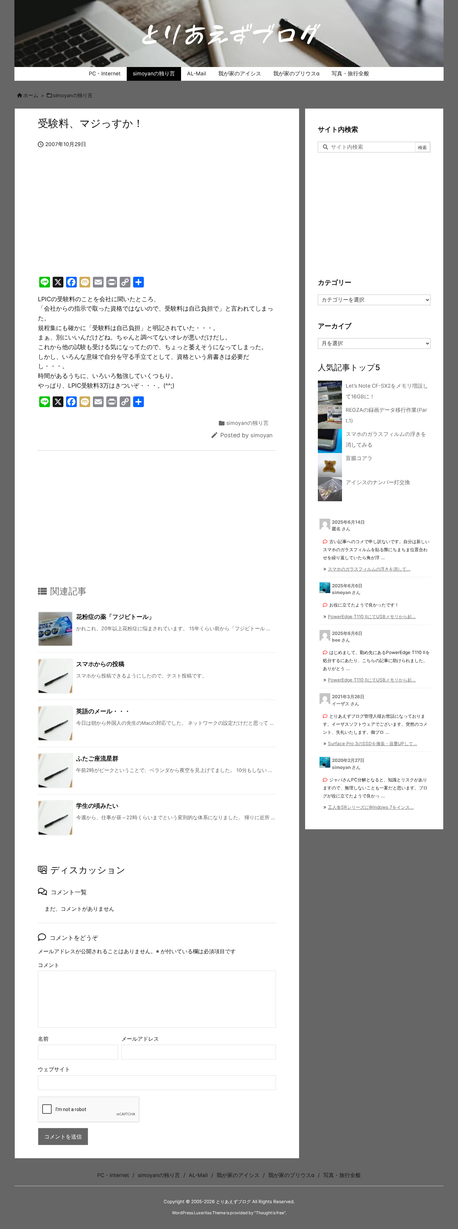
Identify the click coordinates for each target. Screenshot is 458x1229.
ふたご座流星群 (97, 758)
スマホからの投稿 (100, 663)
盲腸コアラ (359, 458)
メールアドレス (140, 1039)
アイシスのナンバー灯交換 (378, 482)
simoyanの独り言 (73, 95)
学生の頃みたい (97, 805)
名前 (43, 1039)
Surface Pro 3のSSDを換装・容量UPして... (372, 743)
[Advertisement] (157, 219)
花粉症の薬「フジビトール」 (115, 616)
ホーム (30, 95)
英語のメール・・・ (103, 711)
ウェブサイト (54, 1069)
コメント (48, 965)
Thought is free (270, 1212)
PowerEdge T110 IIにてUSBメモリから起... (372, 616)
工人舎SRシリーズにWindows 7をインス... (371, 807)
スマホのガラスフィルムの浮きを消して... (369, 569)
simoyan (261, 435)
